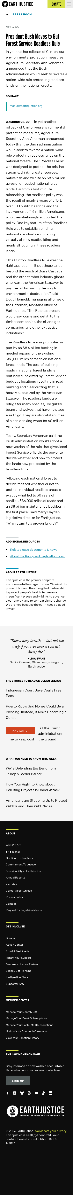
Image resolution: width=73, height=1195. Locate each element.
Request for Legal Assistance (24, 910)
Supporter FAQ (15, 983)
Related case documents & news (33, 549)
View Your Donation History (22, 1037)
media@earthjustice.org (26, 106)
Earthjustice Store (17, 977)
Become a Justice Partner (22, 964)
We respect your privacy (50, 1131)
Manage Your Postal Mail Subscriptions (29, 1025)
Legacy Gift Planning (18, 970)
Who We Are (13, 845)
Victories (11, 884)
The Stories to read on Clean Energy (33, 681)
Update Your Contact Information (26, 1031)
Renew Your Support (18, 957)
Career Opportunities (19, 890)
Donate (10, 938)
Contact (11, 903)
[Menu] (69, 4)
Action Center (14, 944)
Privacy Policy (14, 897)
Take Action (20, 730)
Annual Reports (15, 877)
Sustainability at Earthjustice (23, 871)
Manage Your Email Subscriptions (26, 1018)
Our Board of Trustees (19, 858)
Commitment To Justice (21, 864)
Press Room (22, 14)
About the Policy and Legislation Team (37, 556)
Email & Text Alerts (17, 951)
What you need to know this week (31, 759)
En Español (13, 851)
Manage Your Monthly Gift (21, 1011)
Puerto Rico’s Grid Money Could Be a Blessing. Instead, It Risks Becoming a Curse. (36, 712)
